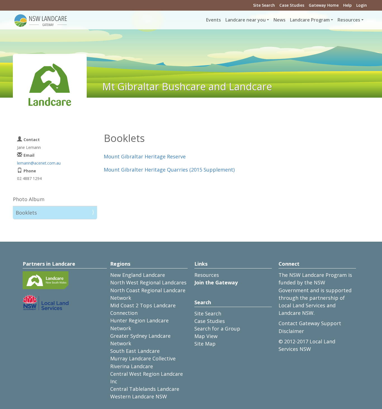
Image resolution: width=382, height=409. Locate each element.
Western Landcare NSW (138, 396)
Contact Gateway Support (310, 323)
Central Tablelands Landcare (144, 389)
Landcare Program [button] (310, 20)
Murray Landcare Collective (143, 358)
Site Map (205, 343)
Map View (206, 336)
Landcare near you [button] (245, 20)
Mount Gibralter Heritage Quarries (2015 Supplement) (169, 169)
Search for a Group (217, 328)
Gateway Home (324, 5)
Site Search (264, 5)
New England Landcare (137, 275)
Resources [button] (349, 20)
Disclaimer (291, 331)
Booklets (26, 212)
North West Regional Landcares (148, 282)
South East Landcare (135, 351)
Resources (206, 275)
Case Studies (291, 5)
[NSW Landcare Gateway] (41, 20)
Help (347, 5)
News (279, 20)
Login (361, 5)
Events (213, 20)
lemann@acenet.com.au (39, 163)
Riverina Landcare (131, 366)
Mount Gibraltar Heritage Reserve (145, 156)
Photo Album (28, 199)
